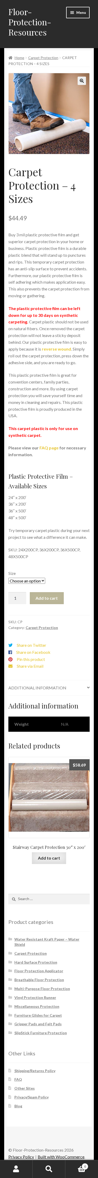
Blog (18, 1106)
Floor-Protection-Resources (29, 22)
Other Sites (24, 1088)
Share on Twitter (31, 645)
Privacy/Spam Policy (31, 1097)
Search (49, 1169)
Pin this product (31, 659)
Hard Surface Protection (35, 962)
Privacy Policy (21, 1156)
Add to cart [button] (49, 857)
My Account (16, 1169)
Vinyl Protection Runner (35, 997)
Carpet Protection (43, 57)
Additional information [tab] (37, 687)
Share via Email (30, 666)
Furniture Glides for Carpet (38, 1015)
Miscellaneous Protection (36, 1006)
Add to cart (47, 598)
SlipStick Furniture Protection (40, 1033)
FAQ (18, 1079)
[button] (82, 81)
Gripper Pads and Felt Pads (38, 1024)
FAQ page (49, 447)
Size (12, 573)
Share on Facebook (33, 652)
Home (19, 57)
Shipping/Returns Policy (34, 1070)
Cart (75, 1164)
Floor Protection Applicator (38, 971)
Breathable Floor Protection (39, 979)
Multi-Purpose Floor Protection (42, 988)
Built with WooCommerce (61, 1156)
